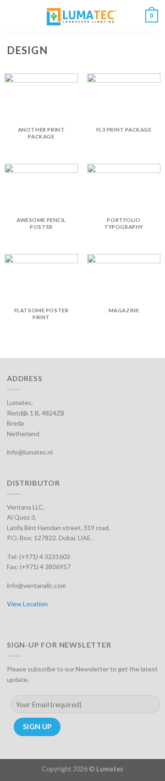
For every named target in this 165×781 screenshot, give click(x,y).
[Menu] (12, 16)
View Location (27, 604)
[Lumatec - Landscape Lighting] (81, 16)
